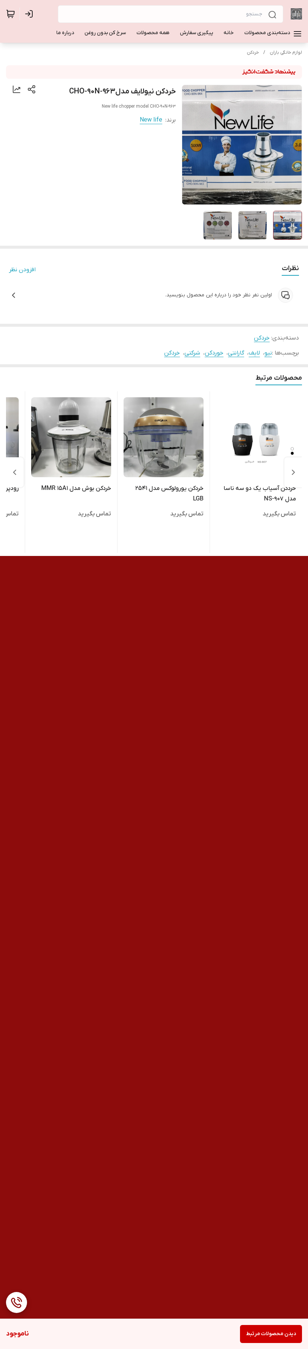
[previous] (293, 472)
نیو (268, 353)
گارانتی (236, 353)
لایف (254, 353)
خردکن (253, 53)
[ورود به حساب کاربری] (30, 14)
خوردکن (214, 353)
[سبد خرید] (10, 13)
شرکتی (192, 353)
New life (151, 120)
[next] (15, 472)
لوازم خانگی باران (286, 53)
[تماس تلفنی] (16, 1302)
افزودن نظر (22, 269)
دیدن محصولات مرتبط (271, 1333)
